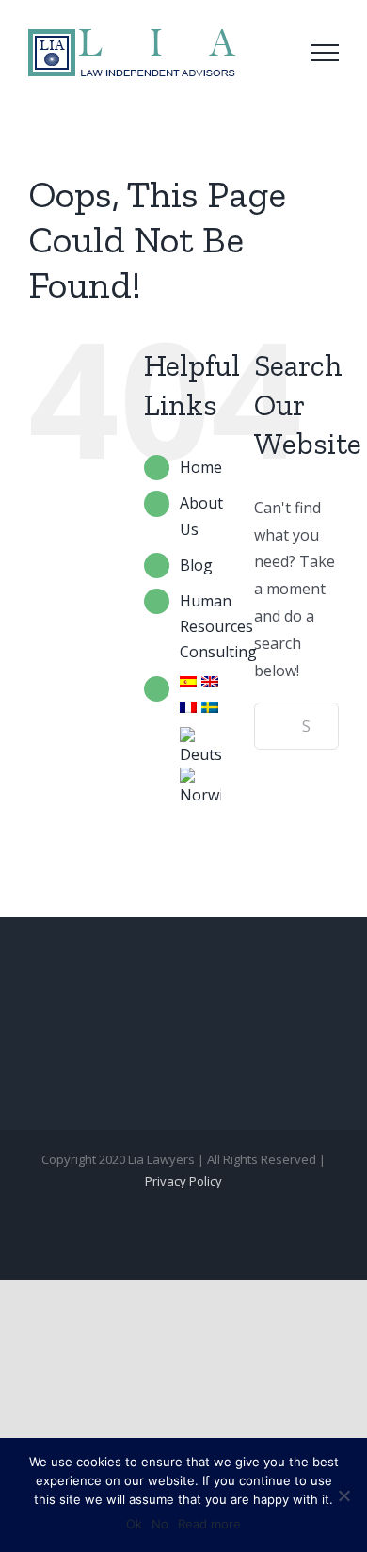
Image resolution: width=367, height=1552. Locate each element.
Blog (196, 565)
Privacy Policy (183, 1180)
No (160, 1523)
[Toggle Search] (271, 51)
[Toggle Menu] (324, 52)
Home (201, 467)
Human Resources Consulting (218, 626)
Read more (209, 1523)
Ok (134, 1523)
